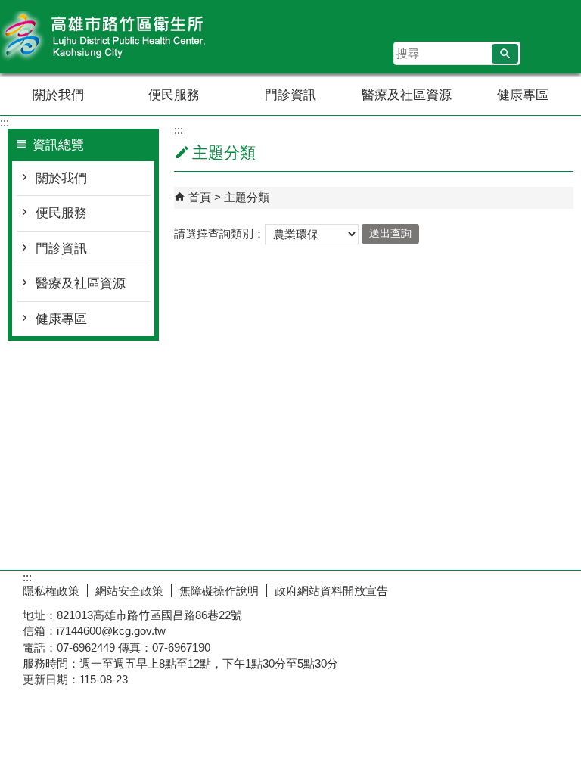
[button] (505, 54)
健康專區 (522, 95)
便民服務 (174, 95)
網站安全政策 (129, 590)
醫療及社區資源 (407, 95)
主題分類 (246, 197)
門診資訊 (290, 95)
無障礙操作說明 (219, 590)
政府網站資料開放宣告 (331, 590)
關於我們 (58, 95)
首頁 (199, 197)
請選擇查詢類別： (219, 232)
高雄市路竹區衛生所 (128, 36)
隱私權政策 (51, 590)
